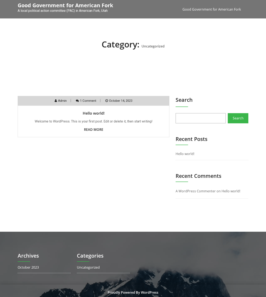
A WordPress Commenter (196, 191)
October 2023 (28, 267)
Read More (93, 129)
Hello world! (94, 113)
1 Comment (88, 101)
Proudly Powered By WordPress (133, 292)
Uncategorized (88, 267)
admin (62, 101)
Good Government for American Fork (211, 9)
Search (184, 99)
